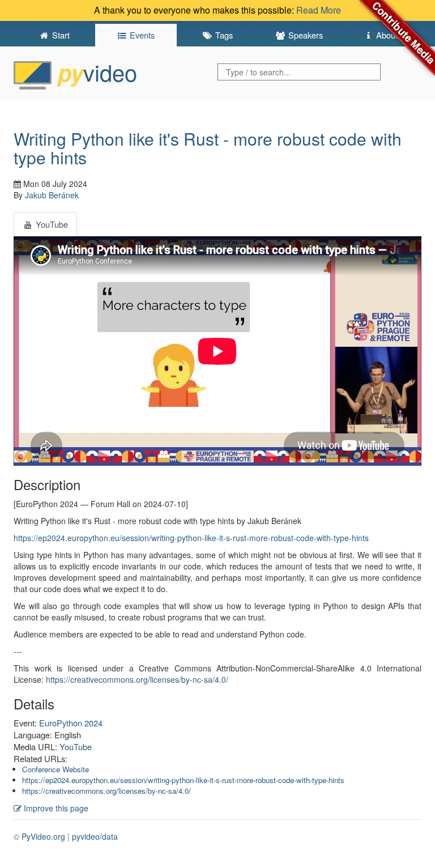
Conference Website (55, 769)
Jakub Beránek (52, 195)
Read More (318, 9)
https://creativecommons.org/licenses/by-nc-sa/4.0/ (137, 679)
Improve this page (55, 808)
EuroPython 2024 (71, 723)
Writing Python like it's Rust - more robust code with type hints (208, 147)
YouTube (75, 746)
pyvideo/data (95, 836)
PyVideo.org (43, 836)
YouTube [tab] (50, 224)
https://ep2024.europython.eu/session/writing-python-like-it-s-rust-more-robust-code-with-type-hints (191, 537)
